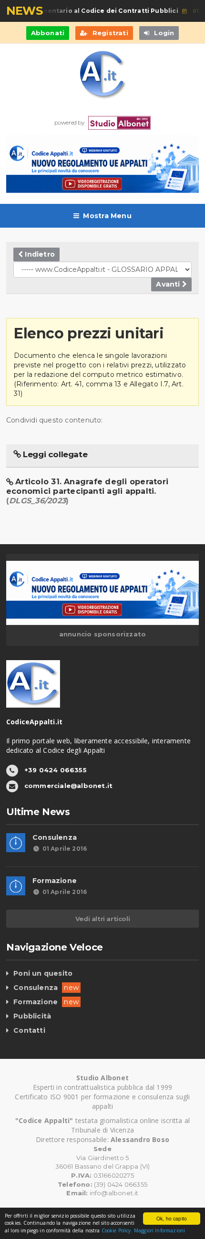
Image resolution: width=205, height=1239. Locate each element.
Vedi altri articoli (102, 918)
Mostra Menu (107, 215)
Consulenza (54, 837)
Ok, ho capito (171, 1218)
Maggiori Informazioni (159, 1230)
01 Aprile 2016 (64, 848)
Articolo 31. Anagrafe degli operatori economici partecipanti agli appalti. (87, 491)
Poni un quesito (42, 973)
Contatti (29, 1030)
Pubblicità (32, 1016)
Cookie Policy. (117, 1230)
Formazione (54, 880)
